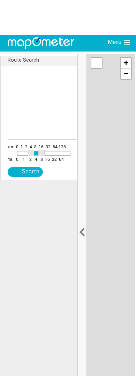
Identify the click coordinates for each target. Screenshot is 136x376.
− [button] (126, 73)
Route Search (23, 60)
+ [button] (126, 62)
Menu (115, 42)
